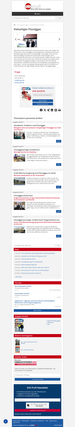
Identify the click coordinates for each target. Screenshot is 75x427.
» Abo (48, 324)
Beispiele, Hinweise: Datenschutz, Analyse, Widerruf (28, 414)
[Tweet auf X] (45, 111)
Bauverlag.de (58, 425)
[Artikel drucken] (59, 110)
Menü (38, 14)
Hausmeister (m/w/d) (22, 294)
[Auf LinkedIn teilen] (52, 111)
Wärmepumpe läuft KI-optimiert (28, 273)
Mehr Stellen (37, 310)
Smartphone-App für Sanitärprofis (28, 262)
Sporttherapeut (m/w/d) (23, 286)
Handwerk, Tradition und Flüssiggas (29, 125)
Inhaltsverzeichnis (42, 104)
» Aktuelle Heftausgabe (53, 321)
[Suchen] (59, 18)
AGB (46, 421)
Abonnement (43, 101)
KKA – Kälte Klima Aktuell (27, 350)
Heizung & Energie (22, 25)
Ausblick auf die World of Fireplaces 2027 (31, 256)
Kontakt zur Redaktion (37, 421)
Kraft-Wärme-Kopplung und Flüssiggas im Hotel (35, 173)
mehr (58, 141)
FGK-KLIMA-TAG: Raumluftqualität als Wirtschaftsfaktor (35, 253)
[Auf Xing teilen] (48, 111)
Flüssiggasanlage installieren (27, 149)
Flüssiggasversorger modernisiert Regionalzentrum (37, 220)
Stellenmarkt (17, 421)
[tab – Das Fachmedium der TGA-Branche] (18, 342)
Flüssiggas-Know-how (23, 195)
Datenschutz (53, 421)
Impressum (16, 422)
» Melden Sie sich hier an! (37, 410)
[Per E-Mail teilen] (56, 110)
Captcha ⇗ (44, 407)
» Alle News (18, 277)
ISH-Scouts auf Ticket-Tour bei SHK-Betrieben (32, 270)
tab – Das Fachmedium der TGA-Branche (29, 342)
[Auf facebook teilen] (41, 111)
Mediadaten (25, 421)
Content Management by (20, 425)
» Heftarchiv (50, 322)
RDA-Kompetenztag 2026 (26, 265)
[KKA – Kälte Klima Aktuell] (18, 350)
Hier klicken (39, 406)
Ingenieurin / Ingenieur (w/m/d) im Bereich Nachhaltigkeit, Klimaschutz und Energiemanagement (35, 302)
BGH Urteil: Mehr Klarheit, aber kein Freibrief (32, 267)
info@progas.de (19, 80)
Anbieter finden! (38, 379)
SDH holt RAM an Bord (25, 259)
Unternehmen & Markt (37, 25)
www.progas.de (19, 82)
